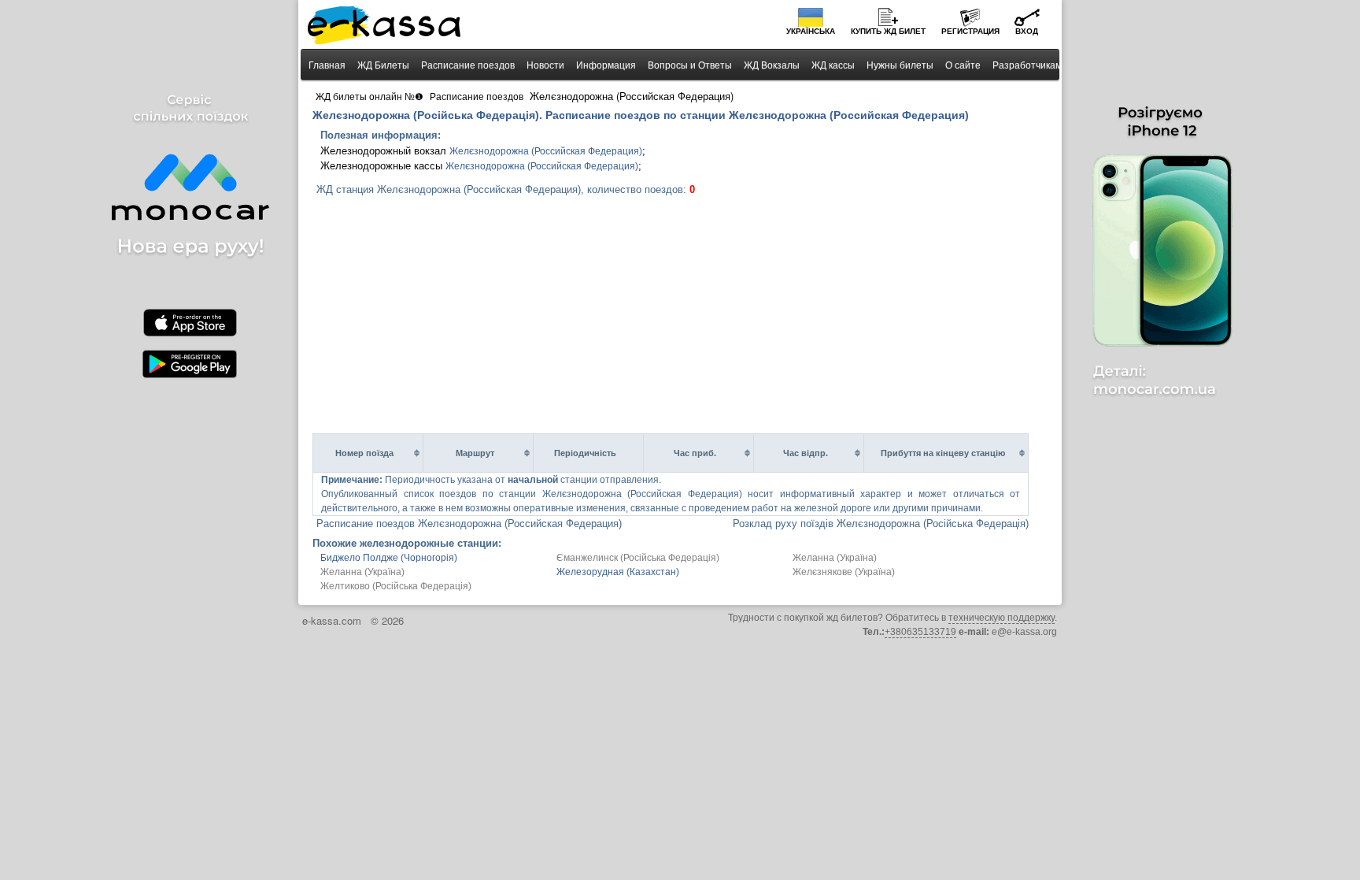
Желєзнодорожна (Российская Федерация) (545, 151)
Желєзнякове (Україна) (844, 571)
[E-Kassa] (385, 27)
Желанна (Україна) (835, 557)
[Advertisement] (686, 315)
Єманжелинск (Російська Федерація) (637, 557)
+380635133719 (920, 631)
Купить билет (888, 31)
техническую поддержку (1001, 617)
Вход (1026, 31)
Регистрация (970, 31)
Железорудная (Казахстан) (617, 571)
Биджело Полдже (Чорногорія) (388, 557)
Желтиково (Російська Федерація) (395, 586)
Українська (810, 31)
